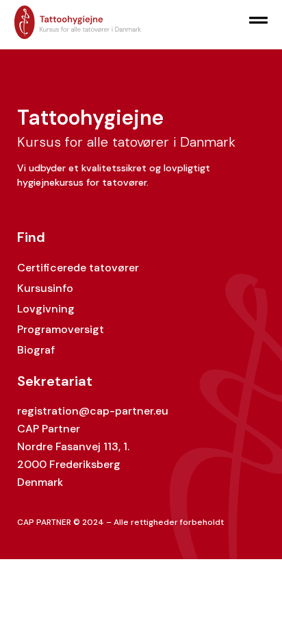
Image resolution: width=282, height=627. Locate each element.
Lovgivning (46, 309)
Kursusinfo (45, 288)
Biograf (36, 350)
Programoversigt (60, 329)
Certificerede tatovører (78, 267)
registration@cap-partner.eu (92, 411)
